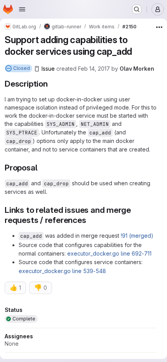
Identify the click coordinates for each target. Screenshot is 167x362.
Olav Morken (137, 68)
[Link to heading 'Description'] (52, 84)
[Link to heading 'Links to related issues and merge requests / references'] (90, 220)
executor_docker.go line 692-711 (109, 253)
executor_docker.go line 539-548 (62, 271)
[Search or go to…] (136, 9)
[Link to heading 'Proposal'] (41, 167)
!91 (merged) (137, 235)
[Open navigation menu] (22, 9)
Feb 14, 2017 (94, 68)
